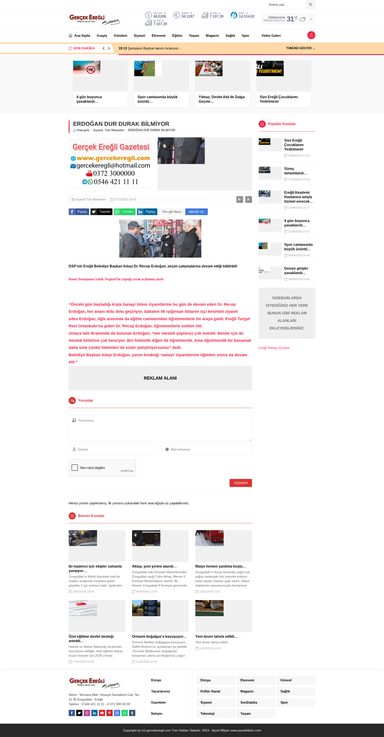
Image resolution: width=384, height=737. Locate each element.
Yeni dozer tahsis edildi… (216, 636)
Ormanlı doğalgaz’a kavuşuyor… (159, 636)
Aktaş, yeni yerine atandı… (154, 566)
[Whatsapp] (125, 713)
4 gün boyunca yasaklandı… (89, 99)
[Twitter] (79, 713)
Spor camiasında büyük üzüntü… (158, 99)
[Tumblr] (132, 713)
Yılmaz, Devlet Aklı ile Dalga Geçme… (222, 99)
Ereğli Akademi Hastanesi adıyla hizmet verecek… (298, 197)
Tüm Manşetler (114, 130)
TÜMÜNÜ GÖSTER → (300, 48)
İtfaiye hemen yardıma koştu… (220, 566)
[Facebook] (72, 713)
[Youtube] (102, 713)
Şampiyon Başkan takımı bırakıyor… (150, 48)
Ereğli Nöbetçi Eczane (274, 348)
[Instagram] (87, 713)
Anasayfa (83, 130)
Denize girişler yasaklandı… (296, 271)
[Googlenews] (117, 713)
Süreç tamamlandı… (295, 171)
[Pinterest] (109, 713)
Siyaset (98, 130)
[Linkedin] (94, 713)
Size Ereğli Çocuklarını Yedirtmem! (279, 99)
